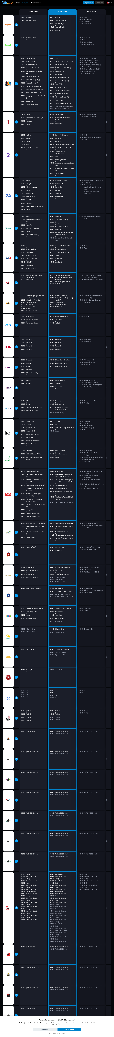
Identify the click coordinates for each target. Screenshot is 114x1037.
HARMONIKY (59, 588)
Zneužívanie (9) (31, 431)
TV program (25, 2)
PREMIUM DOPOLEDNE (91, 568)
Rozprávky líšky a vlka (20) (92, 65)
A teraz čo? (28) (89, 428)
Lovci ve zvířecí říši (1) (91, 523)
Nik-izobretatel (59, 618)
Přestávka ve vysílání (32, 148)
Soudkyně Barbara (60, 380)
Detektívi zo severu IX (90, 117)
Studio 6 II (87, 316)
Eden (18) (87, 423)
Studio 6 (57, 284)
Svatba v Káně (30, 306)
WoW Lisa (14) (30, 101)
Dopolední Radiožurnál (91, 876)
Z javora (86, 430)
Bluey (56, 156)
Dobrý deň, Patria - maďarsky (93, 137)
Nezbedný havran (60, 160)
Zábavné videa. (30, 629)
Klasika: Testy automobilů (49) (35, 485)
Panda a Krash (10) (32, 83)
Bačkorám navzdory (61, 454)
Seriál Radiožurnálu (61, 930)
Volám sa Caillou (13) (32, 76)
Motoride (86, 22)
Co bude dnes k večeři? (91, 382)
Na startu (87, 461)
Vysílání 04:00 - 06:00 (32, 731)
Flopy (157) (87, 67)
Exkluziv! (28, 363)
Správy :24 (29, 203)
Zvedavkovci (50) (89, 71)
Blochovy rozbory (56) (33, 516)
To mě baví (29, 304)
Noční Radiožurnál (31, 876)
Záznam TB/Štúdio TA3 (62, 246)
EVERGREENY (88, 588)
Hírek (27, 145)
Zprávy (28, 874)
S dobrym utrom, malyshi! (63, 608)
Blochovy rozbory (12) (91, 488)
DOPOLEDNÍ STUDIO (90, 549)
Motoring (57, 17)
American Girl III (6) (32, 104)
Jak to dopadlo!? (89, 360)
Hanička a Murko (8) (61, 94)
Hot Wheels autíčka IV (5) (92, 60)
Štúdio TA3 (29, 252)
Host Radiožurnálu (61, 937)
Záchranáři (58, 387)
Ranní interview (59, 909)
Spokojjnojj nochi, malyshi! (34, 608)
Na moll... (29, 309)
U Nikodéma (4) (31, 428)
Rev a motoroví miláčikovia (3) (35, 89)
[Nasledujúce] (108, 25)
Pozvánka (87, 421)
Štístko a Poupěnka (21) (91, 58)
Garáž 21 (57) (59, 471)
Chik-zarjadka (59, 612)
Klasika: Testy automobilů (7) (64, 502)
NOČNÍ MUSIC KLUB (32, 571)
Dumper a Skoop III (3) (33, 80)
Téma (85, 248)
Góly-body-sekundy (32, 187)
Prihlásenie (100, 2)
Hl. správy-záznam (31, 249)
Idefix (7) (57, 58)
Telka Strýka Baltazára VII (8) (64, 107)
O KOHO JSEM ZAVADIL (62, 594)
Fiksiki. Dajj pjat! (31, 618)
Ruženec (28, 424)
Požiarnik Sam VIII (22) (62, 77)
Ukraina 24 (29, 339)
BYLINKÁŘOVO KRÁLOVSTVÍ (64, 597)
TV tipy (18, 2)
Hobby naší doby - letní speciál (93, 279)
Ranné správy (59, 123)
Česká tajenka (59, 401)
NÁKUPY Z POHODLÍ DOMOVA (93, 590)
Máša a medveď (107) (62, 97)
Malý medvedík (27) (61, 65)
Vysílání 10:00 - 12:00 (91, 731)
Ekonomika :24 (30, 197)
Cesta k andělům (60, 451)
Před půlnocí (59, 302)
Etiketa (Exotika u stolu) (62, 275)
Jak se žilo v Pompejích (33, 300)
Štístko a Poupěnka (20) (62, 90)
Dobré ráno (29, 279)
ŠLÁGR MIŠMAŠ (31, 547)
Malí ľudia (58, 138)
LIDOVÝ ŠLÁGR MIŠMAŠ (33, 588)
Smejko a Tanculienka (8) (92, 69)
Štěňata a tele (30, 277)
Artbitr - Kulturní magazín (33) (93, 457)
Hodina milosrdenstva (33, 441)
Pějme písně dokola (61, 655)
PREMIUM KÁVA (60, 577)
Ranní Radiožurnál (31, 907)
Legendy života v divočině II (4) (35, 523)
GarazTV (86, 17)
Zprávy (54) (29, 510)
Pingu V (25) (59, 84)
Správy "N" (29, 184)
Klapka (57, 457)
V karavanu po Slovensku (63, 282)
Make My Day (59, 670)
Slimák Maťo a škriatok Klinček (64, 145)
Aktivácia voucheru (36, 2)
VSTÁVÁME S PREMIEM (62, 568)
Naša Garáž (29, 17)
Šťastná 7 (58, 384)
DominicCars (88, 42)
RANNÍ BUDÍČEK (60, 547)
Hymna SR (29, 138)
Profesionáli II (30, 121)
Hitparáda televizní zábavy (34, 275)
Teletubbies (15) (89, 73)
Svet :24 (28, 200)
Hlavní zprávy (59, 874)
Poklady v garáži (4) (61, 488)
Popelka (86, 403)
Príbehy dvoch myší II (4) (33, 86)
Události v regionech (32, 320)
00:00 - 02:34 (30, 316)
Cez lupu (28, 135)
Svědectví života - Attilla (33, 454)
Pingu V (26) (59, 100)
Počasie (28, 190)
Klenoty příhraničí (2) (61, 304)
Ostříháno (29, 370)
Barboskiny (58, 615)
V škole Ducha (88, 425)
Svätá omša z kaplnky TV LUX (64, 428)
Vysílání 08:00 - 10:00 (61, 733)
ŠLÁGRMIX (58, 550)
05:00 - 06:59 (59, 320)
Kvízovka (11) (30, 421)
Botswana (29, 451)
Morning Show (30, 670)
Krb (27, 690)
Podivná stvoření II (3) (62, 532)
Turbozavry (87, 608)
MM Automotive (89, 44)
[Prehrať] (29, 19)
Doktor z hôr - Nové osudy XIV (35, 118)
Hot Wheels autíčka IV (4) (63, 68)
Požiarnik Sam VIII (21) (33, 68)
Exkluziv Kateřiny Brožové (34, 407)
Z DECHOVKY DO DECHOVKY (64, 591)
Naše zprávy (29, 360)
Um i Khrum (58, 621)
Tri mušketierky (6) (31, 65)
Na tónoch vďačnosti (32, 444)
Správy (28, 114)
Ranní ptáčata (30, 649)
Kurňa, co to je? (59, 404)
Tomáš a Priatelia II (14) (91, 62)
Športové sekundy (60, 20)
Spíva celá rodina (60, 653)
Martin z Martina (60, 27)
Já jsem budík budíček (62, 649)
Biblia (56, 424)
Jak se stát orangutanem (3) (64, 523)
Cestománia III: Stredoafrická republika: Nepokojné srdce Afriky (93, 187)
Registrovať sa (89, 2)
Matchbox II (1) (59, 71)
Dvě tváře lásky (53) (90, 401)
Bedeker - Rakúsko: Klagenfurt (93, 180)
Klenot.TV (87, 364)
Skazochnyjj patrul (31, 612)
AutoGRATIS (88, 19)
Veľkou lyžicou (59, 114)
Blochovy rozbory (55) (33, 513)
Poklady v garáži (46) (32, 471)
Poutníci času (88, 451)
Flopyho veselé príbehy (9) (63, 103)
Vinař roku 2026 (31, 302)
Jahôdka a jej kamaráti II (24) (64, 61)
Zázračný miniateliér (61, 135)
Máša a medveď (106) (62, 81)
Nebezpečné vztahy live (62, 360)
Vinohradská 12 (31, 892)
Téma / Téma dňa (31, 246)
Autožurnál (87, 24)
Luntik (28, 615)
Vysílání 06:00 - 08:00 (61, 731)
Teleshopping (30, 568)
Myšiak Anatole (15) (32, 61)
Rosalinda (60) (59, 413)
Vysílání (28, 711)
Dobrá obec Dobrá (89, 459)
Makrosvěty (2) (30, 537)
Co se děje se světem (90, 885)
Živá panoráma (59, 174)
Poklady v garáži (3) (61, 485)
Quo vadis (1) (30, 437)
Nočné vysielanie (31, 20)
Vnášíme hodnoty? (61, 296)
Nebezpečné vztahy (32, 373)
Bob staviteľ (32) (60, 74)
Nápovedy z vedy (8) (32, 434)
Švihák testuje (59, 24)
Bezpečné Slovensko (90, 114)
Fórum (86, 139)
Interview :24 (30, 193)
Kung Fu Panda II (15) (32, 58)
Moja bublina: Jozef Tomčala (35, 206)
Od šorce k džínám (31, 311)
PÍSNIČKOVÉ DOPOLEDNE (92, 547)
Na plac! (28, 366)
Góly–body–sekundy (32, 228)
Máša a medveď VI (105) (33, 93)
